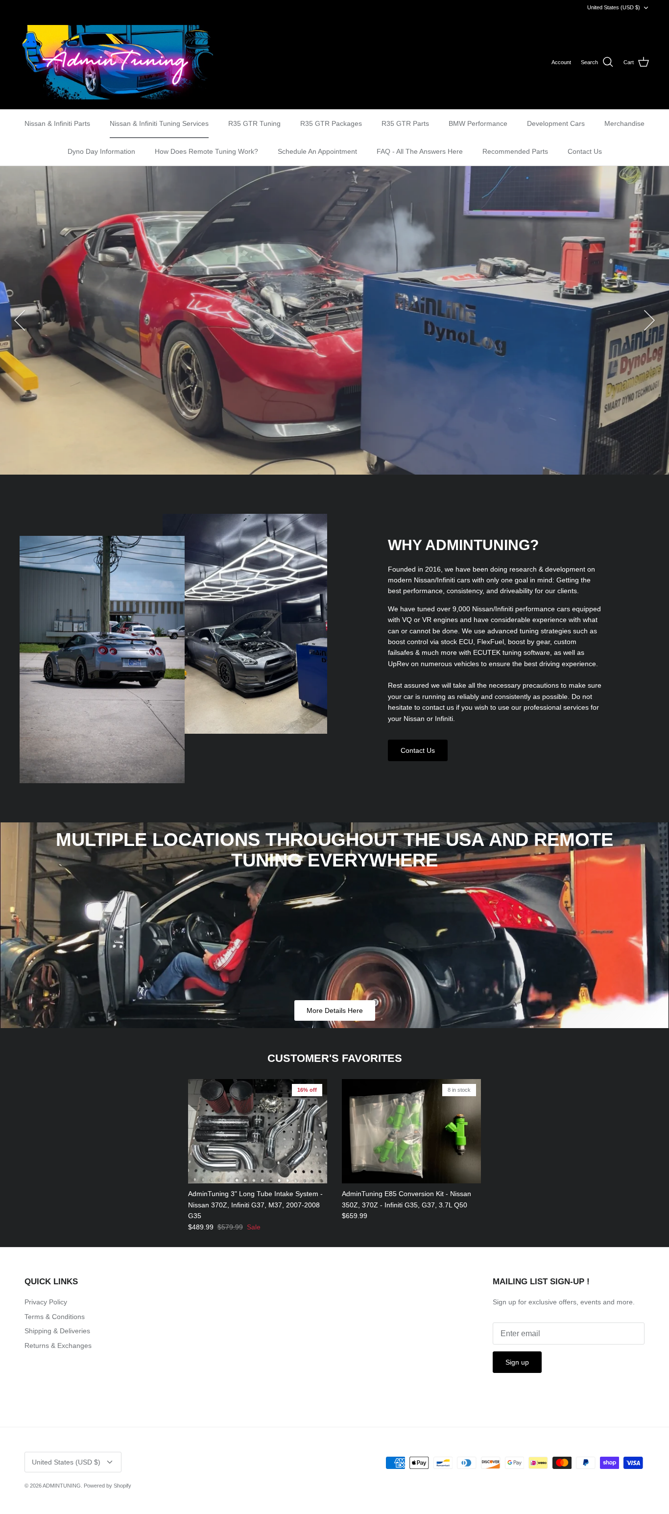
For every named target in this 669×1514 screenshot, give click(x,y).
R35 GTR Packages (331, 123)
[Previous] (19, 320)
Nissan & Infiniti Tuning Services (159, 123)
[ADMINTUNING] (116, 62)
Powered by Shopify (107, 1486)
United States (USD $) (613, 7)
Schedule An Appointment (317, 151)
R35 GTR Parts (405, 123)
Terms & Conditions (54, 1317)
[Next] (649, 320)
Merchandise (624, 123)
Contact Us (585, 151)
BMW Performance (478, 123)
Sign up (517, 1362)
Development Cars (556, 123)
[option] (334, 320)
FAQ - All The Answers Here (420, 151)
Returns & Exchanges (58, 1345)
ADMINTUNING (62, 1486)
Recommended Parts (515, 151)
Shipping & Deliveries (57, 1331)
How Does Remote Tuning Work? (206, 151)
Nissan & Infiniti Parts (57, 123)
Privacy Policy (45, 1302)
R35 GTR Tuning (254, 123)
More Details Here (335, 1010)
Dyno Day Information (101, 151)
